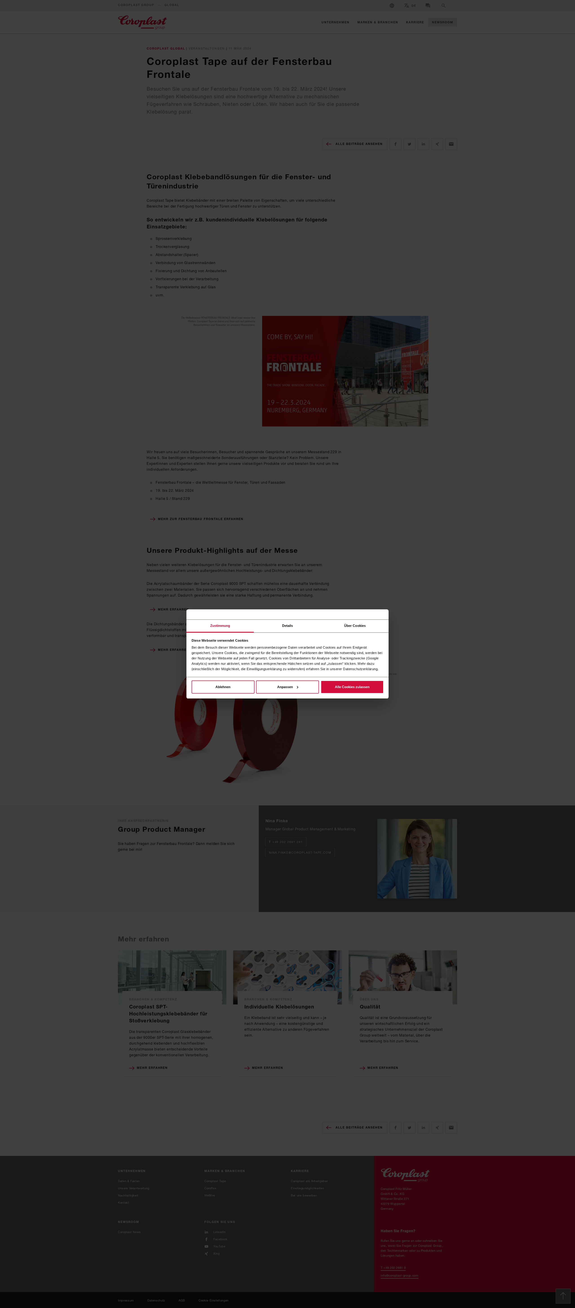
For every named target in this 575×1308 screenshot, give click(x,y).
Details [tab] (287, 626)
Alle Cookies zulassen (352, 687)
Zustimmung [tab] (220, 626)
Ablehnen (222, 687)
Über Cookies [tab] (355, 626)
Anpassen (285, 687)
